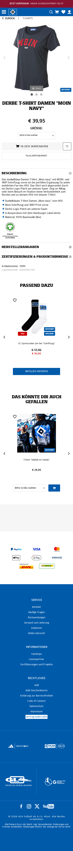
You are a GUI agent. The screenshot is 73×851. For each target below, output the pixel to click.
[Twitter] (37, 806)
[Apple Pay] (16, 557)
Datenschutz (36, 706)
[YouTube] (48, 806)
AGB (36, 685)
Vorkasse (57, 558)
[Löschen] (15, 300)
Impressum (37, 711)
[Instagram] (29, 806)
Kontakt (36, 607)
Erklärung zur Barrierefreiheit (36, 696)
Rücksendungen (36, 617)
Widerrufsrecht (36, 633)
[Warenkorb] (56, 12)
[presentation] (4, 337)
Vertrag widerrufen (36, 717)
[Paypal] (16, 549)
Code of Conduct (36, 701)
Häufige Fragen (36, 612)
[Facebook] (21, 806)
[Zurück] (4, 57)
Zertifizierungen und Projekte (36, 664)
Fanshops (36, 654)
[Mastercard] (57, 549)
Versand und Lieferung (36, 623)
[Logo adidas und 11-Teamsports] (11, 747)
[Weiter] (68, 57)
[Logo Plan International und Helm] (49, 747)
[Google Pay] (36, 557)
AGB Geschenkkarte (36, 690)
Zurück (9, 18)
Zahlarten (36, 628)
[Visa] (36, 549)
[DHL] (26, 566)
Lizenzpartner (36, 659)
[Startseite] (12, 12)
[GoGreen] (46, 566)
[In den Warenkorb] (54, 488)
